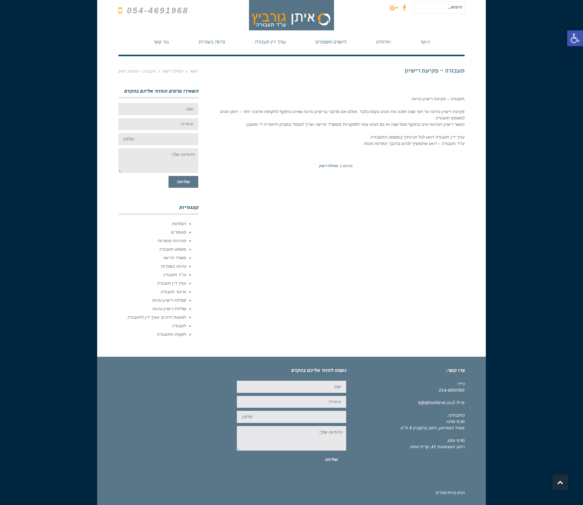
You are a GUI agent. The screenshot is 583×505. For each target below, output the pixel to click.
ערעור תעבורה (173, 291)
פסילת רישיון (328, 166)
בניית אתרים (446, 492)
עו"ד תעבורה (174, 274)
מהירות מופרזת (172, 240)
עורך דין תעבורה (171, 283)
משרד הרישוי (174, 257)
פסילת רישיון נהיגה (169, 300)
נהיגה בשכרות (173, 266)
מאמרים (178, 232)
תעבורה (179, 325)
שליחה (183, 181)
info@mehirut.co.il (436, 402)
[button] (575, 38)
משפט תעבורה (172, 249)
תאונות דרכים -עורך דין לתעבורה (157, 317)
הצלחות (179, 223)
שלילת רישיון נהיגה (169, 308)
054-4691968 (158, 10)
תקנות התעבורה (171, 334)
